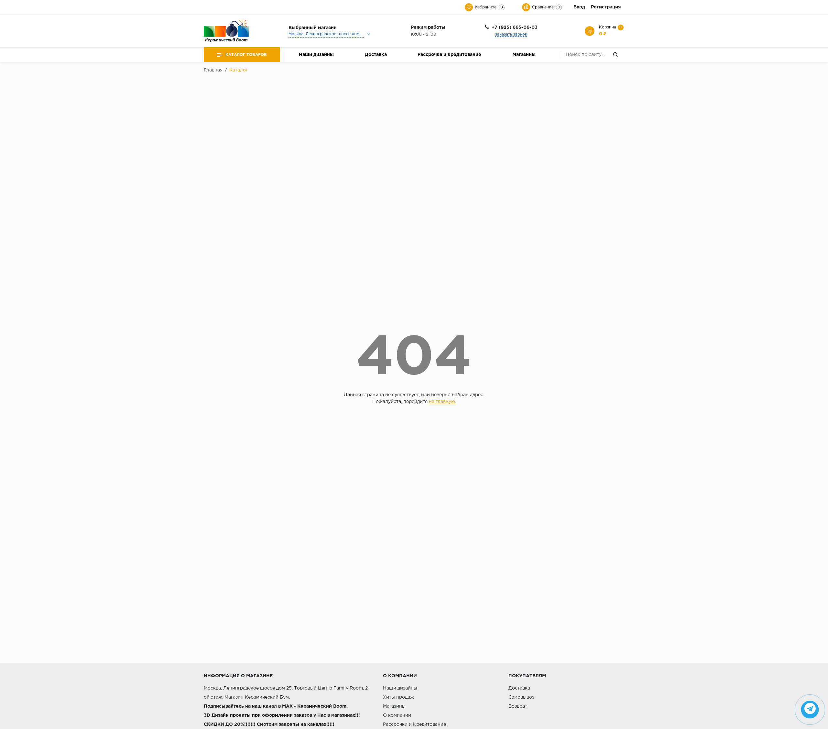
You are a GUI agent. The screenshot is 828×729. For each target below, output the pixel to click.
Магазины (524, 55)
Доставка (376, 55)
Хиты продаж (398, 697)
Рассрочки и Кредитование (414, 724)
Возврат (517, 706)
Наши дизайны (316, 55)
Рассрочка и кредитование (449, 55)
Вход (579, 7)
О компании (397, 715)
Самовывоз (521, 697)
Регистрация (606, 7)
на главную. (442, 402)
